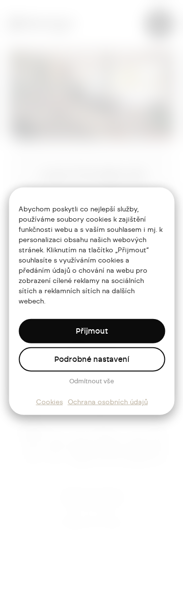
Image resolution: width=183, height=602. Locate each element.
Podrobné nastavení (91, 359)
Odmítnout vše (91, 381)
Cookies (49, 402)
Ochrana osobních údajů (108, 402)
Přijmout (92, 331)
